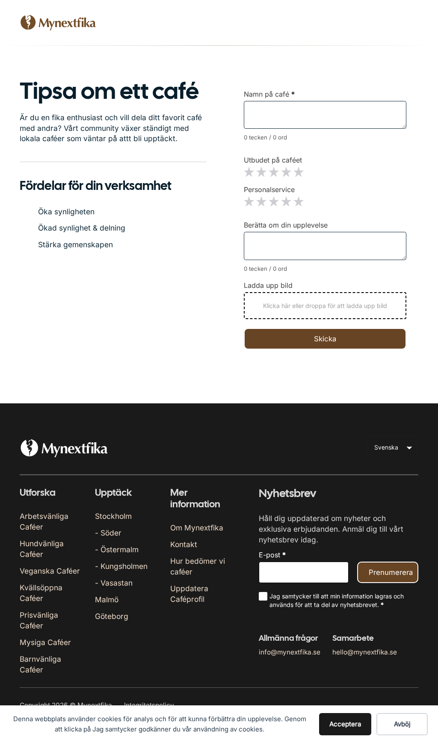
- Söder (108, 532)
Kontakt (183, 544)
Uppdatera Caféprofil (189, 594)
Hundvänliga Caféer (42, 549)
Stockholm (113, 516)
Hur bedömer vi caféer (197, 566)
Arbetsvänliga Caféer (44, 521)
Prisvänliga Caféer (39, 620)
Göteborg (111, 616)
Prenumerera (391, 572)
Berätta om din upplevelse (286, 225)
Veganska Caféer (50, 570)
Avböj (402, 724)
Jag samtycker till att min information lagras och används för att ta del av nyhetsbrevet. (336, 600)
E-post (272, 554)
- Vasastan (114, 582)
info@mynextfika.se (289, 652)
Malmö (106, 599)
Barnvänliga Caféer (40, 664)
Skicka (325, 338)
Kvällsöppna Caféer (41, 593)
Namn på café (269, 94)
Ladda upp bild (268, 285)
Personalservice (269, 189)
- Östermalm (117, 549)
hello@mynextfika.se (364, 652)
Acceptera (345, 724)
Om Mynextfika (196, 527)
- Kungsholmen (121, 566)
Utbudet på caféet (273, 160)
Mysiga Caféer (45, 642)
